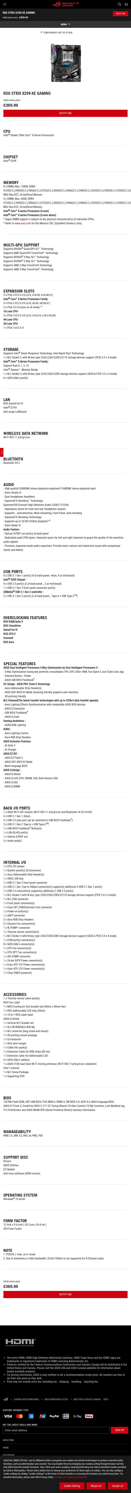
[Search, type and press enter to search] (119, 4)
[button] (5, 4)
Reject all (96, 1486)
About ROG (8, 1440)
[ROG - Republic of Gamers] (65, 4)
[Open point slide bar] (1, 452)
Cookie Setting (72, 1486)
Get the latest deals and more (20, 1424)
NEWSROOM (8, 1455)
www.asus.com (23, 223)
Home (6, 1447)
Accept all (117, 1486)
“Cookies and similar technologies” (70, 1477)
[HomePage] (5, 1399)
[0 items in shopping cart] (126, 4)
